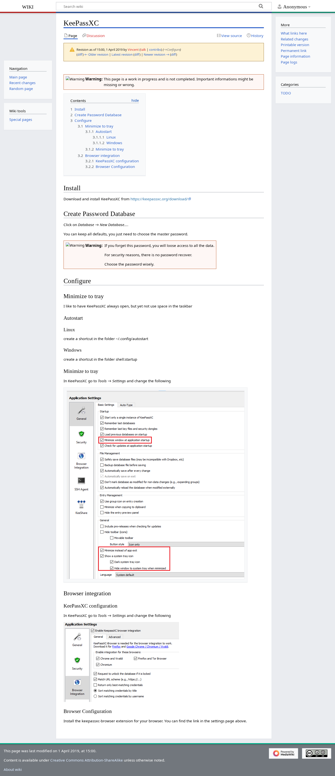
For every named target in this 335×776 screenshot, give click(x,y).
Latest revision (122, 54)
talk (143, 49)
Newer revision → (156, 54)
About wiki (13, 769)
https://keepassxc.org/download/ (159, 198)
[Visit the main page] (27, 36)
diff (80, 54)
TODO (286, 93)
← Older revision (96, 54)
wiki (28, 6)
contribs (155, 49)
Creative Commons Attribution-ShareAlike (86, 760)
